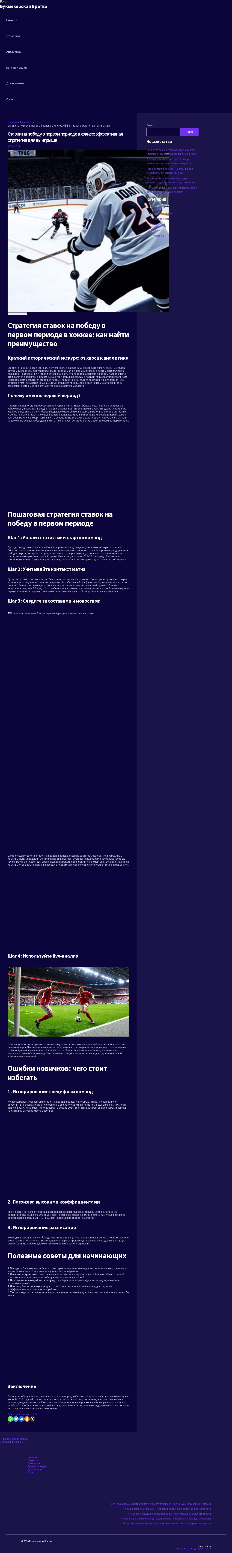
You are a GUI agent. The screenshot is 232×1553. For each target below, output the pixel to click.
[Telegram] (16, 1419)
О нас (10, 99)
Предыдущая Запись (14, 1438)
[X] (32, 1419)
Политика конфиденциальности (194, 1548)
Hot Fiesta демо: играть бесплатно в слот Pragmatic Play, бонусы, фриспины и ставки (161, 1503)
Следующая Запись (13, 1441)
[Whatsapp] (10, 1419)
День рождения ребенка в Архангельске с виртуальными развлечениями (167, 1523)
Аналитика (13, 51)
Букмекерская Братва (23, 6)
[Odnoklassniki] (27, 1419)
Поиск (150, 125)
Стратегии (13, 36)
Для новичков (15, 83)
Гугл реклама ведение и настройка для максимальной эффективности (169, 1513)
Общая (157, 230)
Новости (12, 20)
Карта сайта (204, 1546)
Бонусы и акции (16, 67)
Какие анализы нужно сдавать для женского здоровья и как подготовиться (166, 1518)
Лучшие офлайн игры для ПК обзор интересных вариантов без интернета (167, 1508)
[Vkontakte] (21, 1419)
